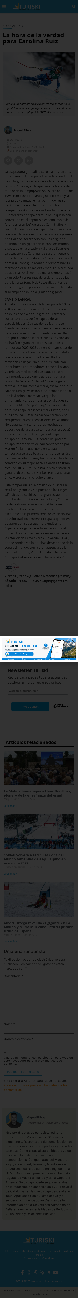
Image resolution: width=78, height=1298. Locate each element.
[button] (72, 640)
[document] (39, 649)
